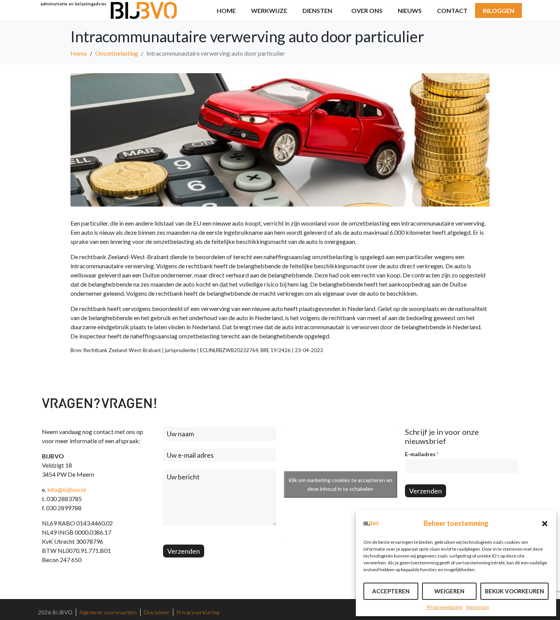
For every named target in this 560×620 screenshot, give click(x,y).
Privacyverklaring (444, 607)
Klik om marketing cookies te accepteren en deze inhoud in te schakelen (340, 484)
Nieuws (410, 10)
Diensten (317, 10)
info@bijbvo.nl (66, 489)
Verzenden (183, 551)
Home (226, 10)
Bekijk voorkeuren (514, 591)
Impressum (477, 607)
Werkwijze (269, 10)
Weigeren (449, 591)
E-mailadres (421, 454)
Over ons (366, 10)
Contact (452, 10)
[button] (545, 523)
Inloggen (498, 10)
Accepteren (391, 591)
